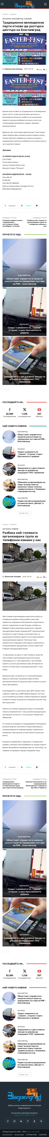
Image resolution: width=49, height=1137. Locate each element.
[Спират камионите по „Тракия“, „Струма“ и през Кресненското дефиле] (24, 312)
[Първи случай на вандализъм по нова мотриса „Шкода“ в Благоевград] (9, 502)
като (10, 408)
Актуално (13, 14)
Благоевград (17, 19)
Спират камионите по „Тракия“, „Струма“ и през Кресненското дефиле (24, 330)
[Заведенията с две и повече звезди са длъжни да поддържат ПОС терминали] (24, 361)
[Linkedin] (21, 1121)
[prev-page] (4, 389)
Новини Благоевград (13, 69)
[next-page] (8, 389)
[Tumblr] (34, 1121)
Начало (5, 14)
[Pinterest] (27, 1121)
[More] (36, 205)
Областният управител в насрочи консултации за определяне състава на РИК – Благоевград (24, 281)
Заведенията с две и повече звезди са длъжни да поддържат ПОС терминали (24, 379)
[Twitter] (41, 1121)
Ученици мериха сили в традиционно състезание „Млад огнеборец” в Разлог (13, 223)
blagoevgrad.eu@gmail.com (24, 1115)
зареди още (23, 513)
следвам (24, 408)
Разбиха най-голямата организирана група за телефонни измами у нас (36, 223)
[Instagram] (14, 1121)
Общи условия (32, 1132)
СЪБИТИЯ (28, 19)
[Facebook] (7, 1121)
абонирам (39, 408)
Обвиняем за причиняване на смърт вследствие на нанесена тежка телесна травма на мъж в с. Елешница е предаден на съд (31, 486)
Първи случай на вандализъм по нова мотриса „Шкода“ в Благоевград (31, 503)
